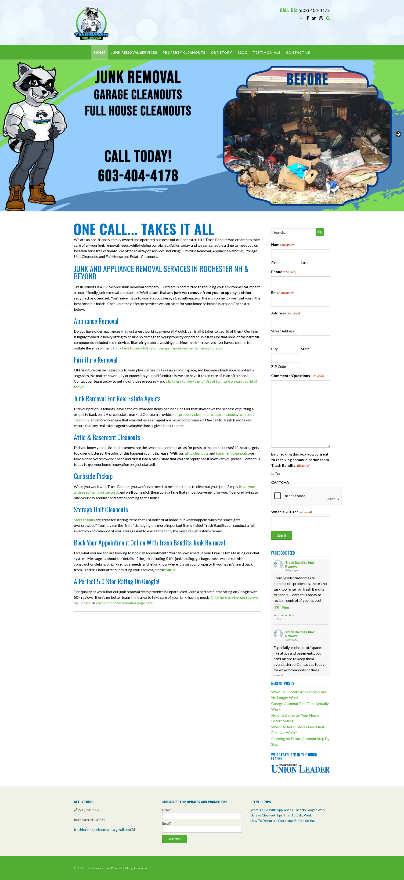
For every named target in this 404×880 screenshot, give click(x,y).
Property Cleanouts (184, 52)
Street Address (282, 331)
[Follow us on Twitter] (314, 18)
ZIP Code (278, 366)
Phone (283, 271)
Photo (287, 607)
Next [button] (398, 134)
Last (304, 262)
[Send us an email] (301, 18)
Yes (277, 473)
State (305, 349)
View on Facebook (284, 614)
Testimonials (266, 52)
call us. (171, 569)
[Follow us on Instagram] (321, 18)
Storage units (84, 519)
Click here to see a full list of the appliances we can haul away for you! (168, 348)
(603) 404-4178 (314, 10)
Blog (242, 52)
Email (283, 292)
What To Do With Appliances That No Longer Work (287, 810)
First (275, 262)
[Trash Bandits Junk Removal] (91, 23)
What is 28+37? (291, 511)
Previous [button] (5, 134)
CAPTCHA (280, 482)
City (274, 349)
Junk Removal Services (134, 52)
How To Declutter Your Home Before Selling (282, 821)
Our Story (221, 52)
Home (99, 52)
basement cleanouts (232, 453)
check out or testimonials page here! (125, 603)
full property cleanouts (191, 414)
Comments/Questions (297, 375)
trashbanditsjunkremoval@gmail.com (102, 829)
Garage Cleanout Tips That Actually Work (281, 815)
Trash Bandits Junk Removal (300, 564)
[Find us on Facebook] (307, 18)
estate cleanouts (224, 414)
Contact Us (298, 52)
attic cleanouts (197, 453)
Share (280, 618)
